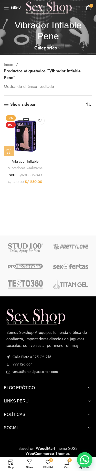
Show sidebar (23, 104)
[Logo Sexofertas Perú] (70, 266)
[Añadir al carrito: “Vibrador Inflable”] (9, 151)
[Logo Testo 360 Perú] (25, 284)
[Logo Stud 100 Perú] (25, 248)
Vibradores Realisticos (25, 168)
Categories (45, 48)
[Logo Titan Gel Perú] (70, 284)
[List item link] (48, 364)
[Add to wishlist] (39, 120)
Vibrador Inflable (25, 161)
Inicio (9, 65)
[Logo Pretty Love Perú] (70, 246)
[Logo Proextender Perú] (25, 266)
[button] (84, 459)
